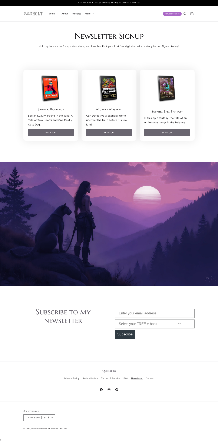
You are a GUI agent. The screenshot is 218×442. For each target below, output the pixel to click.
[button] (53, 13)
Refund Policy (90, 378)
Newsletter (137, 378)
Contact (150, 378)
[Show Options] (179, 324)
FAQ (125, 378)
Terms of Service (110, 378)
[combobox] (142, 324)
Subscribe (125, 334)
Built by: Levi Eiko (59, 428)
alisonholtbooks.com (40, 428)
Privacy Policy (72, 378)
